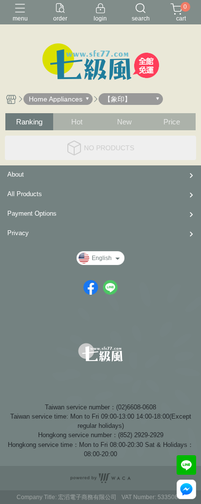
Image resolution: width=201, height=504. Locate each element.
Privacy (18, 233)
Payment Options (32, 213)
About (15, 174)
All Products (24, 194)
